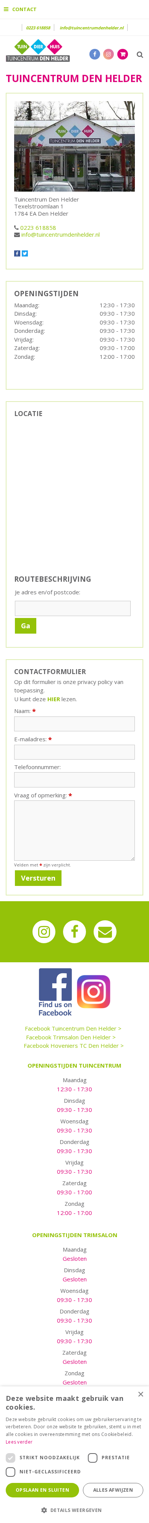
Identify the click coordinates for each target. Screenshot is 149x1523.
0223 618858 (38, 28)
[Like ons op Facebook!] (18, 253)
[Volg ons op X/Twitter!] (25, 253)
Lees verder (19, 1442)
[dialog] (74, 1454)
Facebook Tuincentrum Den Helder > (73, 1028)
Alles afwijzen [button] (113, 1490)
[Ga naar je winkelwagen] (124, 54)
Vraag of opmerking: (43, 795)
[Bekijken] (122, 54)
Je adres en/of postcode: (47, 592)
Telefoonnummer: (37, 767)
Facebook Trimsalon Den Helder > (71, 1037)
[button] (74, 1509)
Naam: (25, 711)
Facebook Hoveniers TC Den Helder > (74, 1045)
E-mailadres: (33, 739)
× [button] (140, 1394)
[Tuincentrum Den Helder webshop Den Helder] (38, 49)
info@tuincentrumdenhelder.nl (91, 28)
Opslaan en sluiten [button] (42, 1490)
